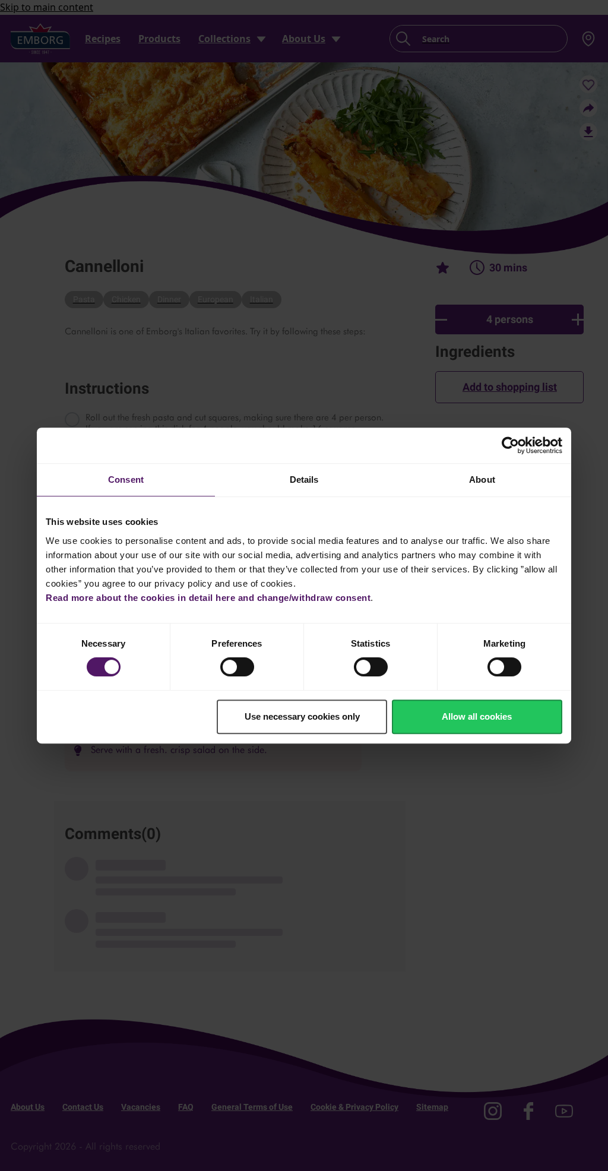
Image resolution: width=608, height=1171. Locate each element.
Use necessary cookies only (302, 716)
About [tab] (482, 479)
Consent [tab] (126, 479)
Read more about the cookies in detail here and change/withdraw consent (208, 598)
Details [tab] (304, 479)
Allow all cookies (477, 716)
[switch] (237, 666)
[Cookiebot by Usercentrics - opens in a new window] (510, 445)
